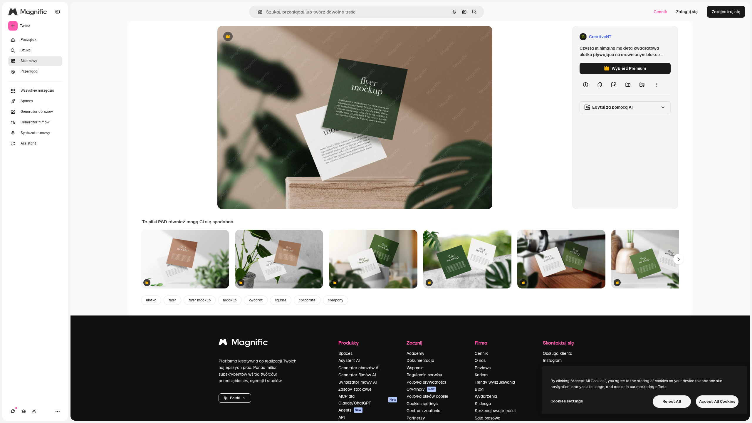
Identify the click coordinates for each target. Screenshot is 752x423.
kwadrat (256, 300)
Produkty (348, 343)
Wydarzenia (486, 396)
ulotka (151, 300)
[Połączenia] (13, 411)
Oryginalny (258, 37)
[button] (235, 398)
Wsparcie (415, 367)
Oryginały (421, 389)
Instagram (552, 360)
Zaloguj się (687, 11)
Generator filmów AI (357, 374)
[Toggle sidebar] (57, 11)
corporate (307, 300)
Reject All (671, 401)
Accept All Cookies (717, 401)
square (280, 300)
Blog (479, 389)
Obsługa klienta (557, 353)
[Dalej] (678, 259)
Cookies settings (422, 403)
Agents (349, 410)
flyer (172, 300)
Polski (235, 398)
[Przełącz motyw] (34, 411)
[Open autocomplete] (257, 12)
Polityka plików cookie (427, 396)
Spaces (345, 353)
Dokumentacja (420, 360)
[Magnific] (243, 343)
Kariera (481, 374)
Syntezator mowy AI (357, 382)
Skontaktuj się (558, 343)
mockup (229, 300)
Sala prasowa (487, 418)
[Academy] (23, 411)
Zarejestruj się (726, 11)
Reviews (483, 367)
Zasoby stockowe (355, 389)
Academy (415, 353)
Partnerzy (416, 418)
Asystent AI (349, 360)
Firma (481, 343)
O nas (480, 360)
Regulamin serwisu (424, 374)
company (335, 300)
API (341, 417)
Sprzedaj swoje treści (495, 410)
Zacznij (414, 343)
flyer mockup (200, 300)
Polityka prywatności (426, 382)
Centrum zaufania (423, 410)
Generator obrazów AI (359, 367)
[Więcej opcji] (656, 84)
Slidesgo (483, 403)
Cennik (660, 11)
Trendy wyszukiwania (495, 382)
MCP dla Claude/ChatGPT (367, 399)
